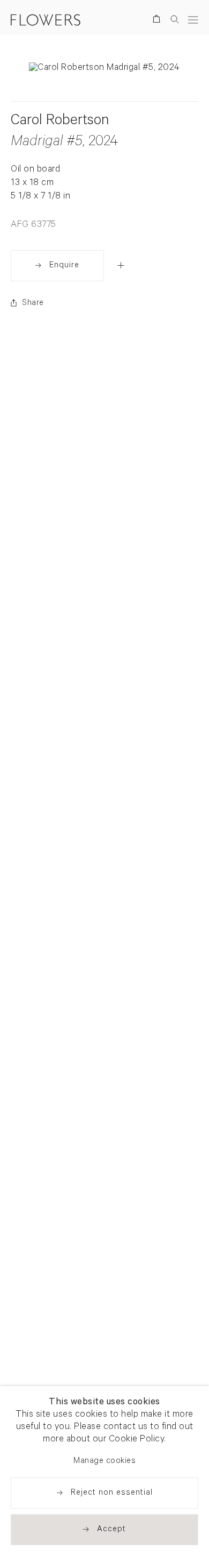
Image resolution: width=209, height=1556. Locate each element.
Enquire (64, 266)
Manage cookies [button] (104, 1461)
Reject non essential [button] (112, 1493)
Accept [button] (111, 1529)
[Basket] (158, 21)
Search (175, 19)
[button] (120, 265)
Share (33, 303)
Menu (193, 19)
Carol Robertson (60, 121)
